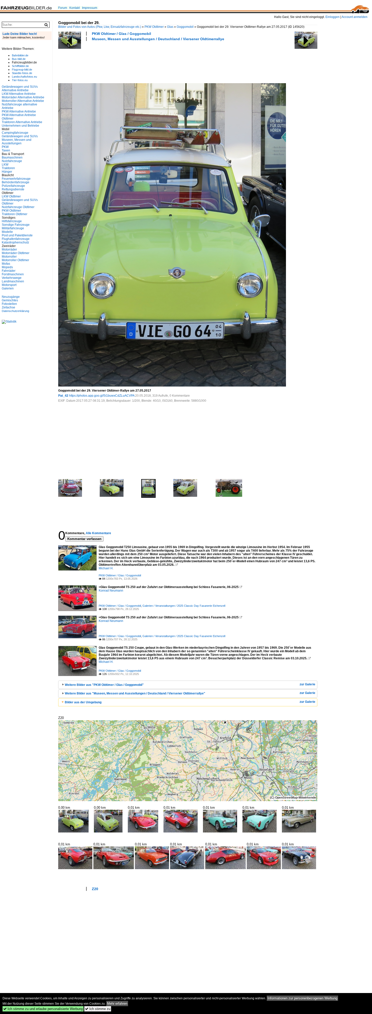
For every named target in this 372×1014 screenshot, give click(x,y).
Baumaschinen (12, 157)
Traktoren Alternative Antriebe (22, 122)
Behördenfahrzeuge (15, 182)
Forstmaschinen (13, 274)
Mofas (6, 263)
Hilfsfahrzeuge (12, 221)
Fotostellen (9, 304)
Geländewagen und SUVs (20, 136)
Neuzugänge (11, 297)
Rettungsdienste (13, 189)
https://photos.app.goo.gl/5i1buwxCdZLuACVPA (101, 395)
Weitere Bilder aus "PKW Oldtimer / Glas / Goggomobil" (104, 685)
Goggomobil (185, 27)
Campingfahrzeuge (15, 132)
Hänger (7, 171)
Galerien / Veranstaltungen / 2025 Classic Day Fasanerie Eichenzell (183, 605)
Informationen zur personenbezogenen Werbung (302, 998)
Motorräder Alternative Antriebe (23, 97)
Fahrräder (8, 271)
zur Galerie (307, 684)
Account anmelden (354, 17)
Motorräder (9, 249)
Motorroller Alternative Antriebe (23, 101)
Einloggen (332, 17)
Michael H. (106, 568)
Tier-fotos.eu (20, 80)
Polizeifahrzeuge (13, 186)
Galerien (8, 288)
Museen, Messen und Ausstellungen (16, 141)
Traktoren (8, 168)
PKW (5, 147)
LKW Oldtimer (11, 196)
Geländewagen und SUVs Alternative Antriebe (20, 88)
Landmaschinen (13, 281)
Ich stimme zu (97, 1009)
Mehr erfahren (117, 1003)
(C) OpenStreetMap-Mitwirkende (293, 797)
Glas (170, 27)
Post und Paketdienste (17, 235)
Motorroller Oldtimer (15, 260)
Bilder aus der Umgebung (83, 702)
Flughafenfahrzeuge (16, 239)
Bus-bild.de (19, 58)
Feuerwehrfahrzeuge (16, 179)
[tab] (187, 685)
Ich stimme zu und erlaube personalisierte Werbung (43, 1009)
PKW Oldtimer (154, 27)
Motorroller (9, 256)
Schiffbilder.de (20, 65)
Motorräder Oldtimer (15, 253)
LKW (5, 164)
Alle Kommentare (98, 533)
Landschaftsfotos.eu (24, 76)
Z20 (95, 889)
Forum (62, 8)
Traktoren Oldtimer (14, 214)
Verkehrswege (12, 278)
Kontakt (74, 8)
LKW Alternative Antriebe (19, 94)
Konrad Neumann (111, 590)
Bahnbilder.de (20, 55)
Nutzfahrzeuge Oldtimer (18, 207)
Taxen (6, 150)
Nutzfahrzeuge (12, 161)
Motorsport (9, 285)
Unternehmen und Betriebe (20, 125)
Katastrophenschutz (15, 242)
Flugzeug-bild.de (22, 69)
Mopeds (7, 267)
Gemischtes (10, 300)
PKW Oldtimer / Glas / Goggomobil (121, 34)
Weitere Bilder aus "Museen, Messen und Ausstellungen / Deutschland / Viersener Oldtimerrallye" (135, 693)
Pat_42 (63, 395)
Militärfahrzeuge (13, 228)
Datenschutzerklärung (15, 310)
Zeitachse (8, 307)
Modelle (7, 232)
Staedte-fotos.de (22, 73)
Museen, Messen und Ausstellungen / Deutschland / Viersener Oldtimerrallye (158, 39)
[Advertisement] (150, 61)
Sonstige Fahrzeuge (16, 225)
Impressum (89, 8)
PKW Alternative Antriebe (19, 111)
